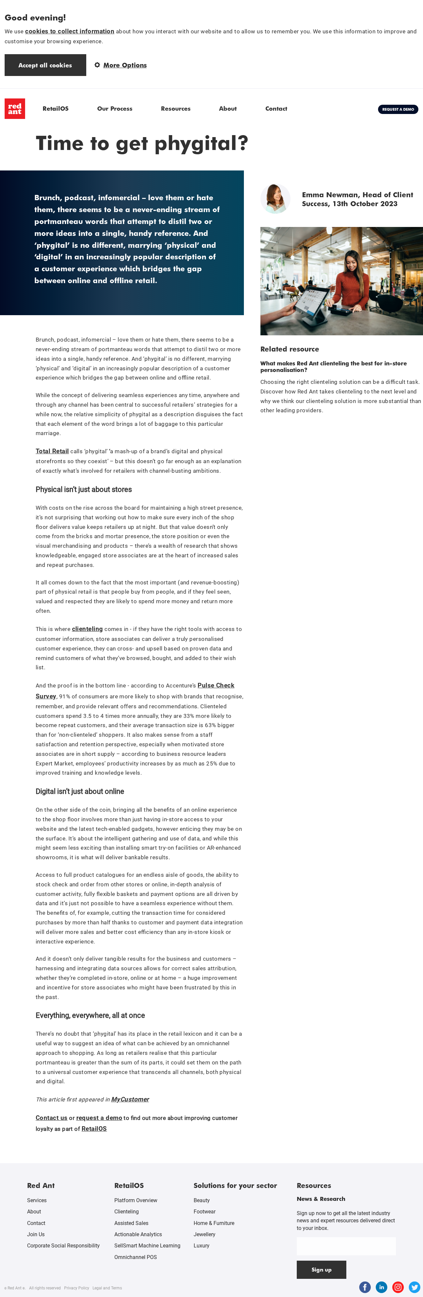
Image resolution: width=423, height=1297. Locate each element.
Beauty (202, 1200)
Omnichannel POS (135, 1257)
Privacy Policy (76, 1288)
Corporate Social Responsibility (63, 1245)
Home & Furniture (214, 1223)
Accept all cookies (45, 65)
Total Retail (52, 451)
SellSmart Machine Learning (147, 1245)
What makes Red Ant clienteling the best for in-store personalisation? (333, 366)
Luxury (202, 1245)
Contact (276, 108)
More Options (125, 65)
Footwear (204, 1211)
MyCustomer (130, 1099)
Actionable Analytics (138, 1234)
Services (37, 1200)
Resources (176, 108)
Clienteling (126, 1211)
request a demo (99, 1118)
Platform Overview (135, 1200)
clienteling (87, 629)
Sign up (322, 1269)
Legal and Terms (107, 1288)
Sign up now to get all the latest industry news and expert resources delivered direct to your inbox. (346, 1220)
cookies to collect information (69, 31)
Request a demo (398, 109)
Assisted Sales (131, 1223)
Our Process (115, 108)
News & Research (321, 1198)
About (228, 108)
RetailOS (55, 108)
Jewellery (204, 1234)
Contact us (52, 1118)
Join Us (36, 1234)
